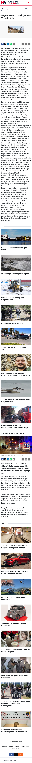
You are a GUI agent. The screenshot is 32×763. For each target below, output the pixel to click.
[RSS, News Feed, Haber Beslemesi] (20, 754)
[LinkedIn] (8, 44)
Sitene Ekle (15, 749)
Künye (11, 746)
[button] (23, 44)
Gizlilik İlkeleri (25, 746)
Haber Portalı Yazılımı (10, 760)
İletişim (17, 746)
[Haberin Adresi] (10, 2)
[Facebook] (2, 44)
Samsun (16, 9)
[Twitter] (5, 44)
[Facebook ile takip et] (11, 754)
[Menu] (29, 2)
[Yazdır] (14, 44)
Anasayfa (6, 9)
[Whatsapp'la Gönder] (11, 44)
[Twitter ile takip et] (16, 754)
